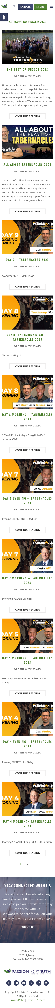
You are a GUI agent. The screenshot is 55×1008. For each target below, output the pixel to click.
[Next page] (35, 864)
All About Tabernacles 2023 (28, 164)
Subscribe (27, 927)
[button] (4, 17)
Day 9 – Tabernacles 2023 (27, 259)
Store (40, 6)
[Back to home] (4, 6)
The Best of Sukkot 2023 (27, 69)
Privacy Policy (17, 1000)
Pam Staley (34, 76)
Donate (25, 6)
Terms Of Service (35, 1000)
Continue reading (27, 116)
